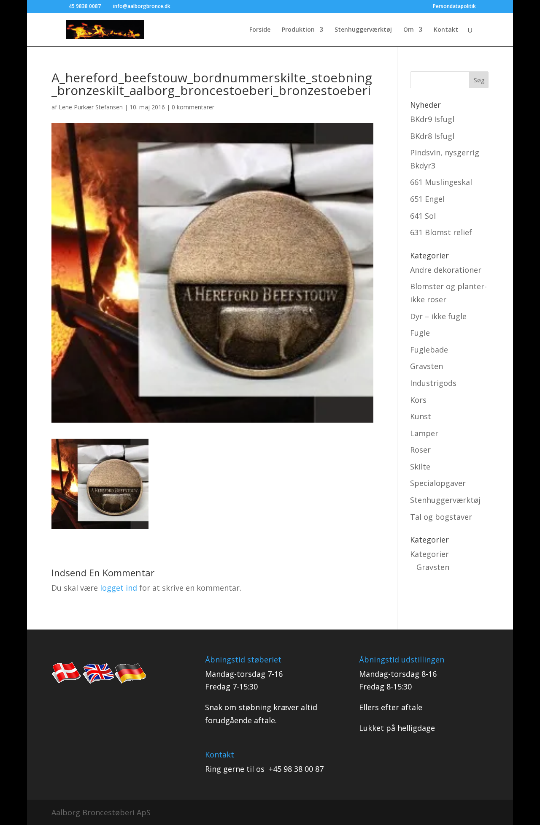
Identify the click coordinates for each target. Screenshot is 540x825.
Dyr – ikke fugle (438, 316)
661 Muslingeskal (441, 182)
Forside (259, 30)
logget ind (118, 588)
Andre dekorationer (445, 270)
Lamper (424, 433)
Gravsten (426, 366)
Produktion (298, 30)
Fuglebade (429, 350)
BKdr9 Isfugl (432, 119)
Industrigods (433, 383)
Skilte (420, 466)
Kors (418, 400)
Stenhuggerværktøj (363, 30)
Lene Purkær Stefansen (91, 107)
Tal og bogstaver (441, 517)
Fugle (420, 333)
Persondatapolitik (454, 7)
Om (408, 30)
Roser (420, 450)
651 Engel (427, 199)
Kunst (420, 416)
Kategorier (429, 554)
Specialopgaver (438, 483)
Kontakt (446, 30)
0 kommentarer (193, 107)
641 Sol (423, 216)
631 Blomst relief (441, 232)
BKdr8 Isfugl (432, 136)
